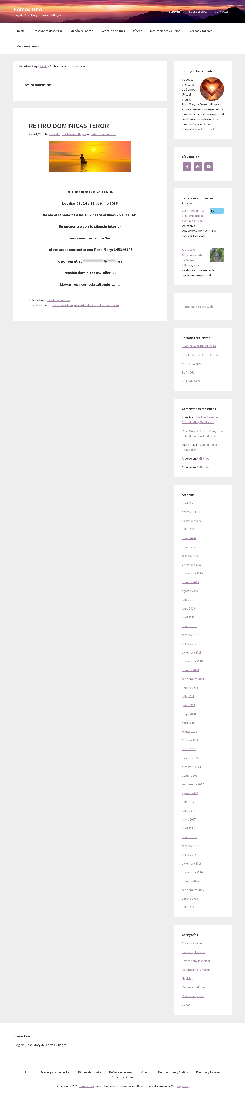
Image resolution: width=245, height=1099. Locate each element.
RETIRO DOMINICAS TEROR (69, 125)
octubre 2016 (190, 881)
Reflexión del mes (193, 987)
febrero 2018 (190, 740)
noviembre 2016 (192, 872)
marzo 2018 (189, 731)
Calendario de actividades (198, 436)
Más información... (207, 129)
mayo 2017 (189, 819)
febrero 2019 (190, 635)
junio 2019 (188, 608)
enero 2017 (189, 854)
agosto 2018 (190, 687)
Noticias (187, 978)
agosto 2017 (190, 793)
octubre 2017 (190, 775)
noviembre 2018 (192, 661)
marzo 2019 (189, 626)
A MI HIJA (202, 458)
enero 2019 (189, 644)
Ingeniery (183, 1086)
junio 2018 (188, 705)
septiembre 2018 (193, 679)
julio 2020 (188, 529)
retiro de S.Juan (62, 305)
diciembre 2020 (192, 520)
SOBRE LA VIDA (192, 364)
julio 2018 (188, 696)
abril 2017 (188, 828)
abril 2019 (188, 617)
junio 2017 (188, 811)
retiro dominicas (108, 305)
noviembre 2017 (192, 767)
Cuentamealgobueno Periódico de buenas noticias (193, 215)
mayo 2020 (189, 538)
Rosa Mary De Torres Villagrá (200, 431)
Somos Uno (27, 9)
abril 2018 (188, 723)
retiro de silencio (85, 305)
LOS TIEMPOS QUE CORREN (200, 355)
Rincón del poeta (193, 996)
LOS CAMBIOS (191, 381)
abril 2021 (188, 503)
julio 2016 (188, 907)
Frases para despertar (196, 961)
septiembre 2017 (193, 784)
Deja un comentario (103, 134)
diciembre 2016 (192, 863)
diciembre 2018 (192, 652)
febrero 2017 (190, 846)
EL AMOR (188, 372)
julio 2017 (188, 802)
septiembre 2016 (193, 890)
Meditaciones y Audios (196, 970)
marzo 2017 (189, 837)
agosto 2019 (190, 591)
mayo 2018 (189, 714)
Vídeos (186, 1005)
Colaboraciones (192, 943)
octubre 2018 (190, 670)
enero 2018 (189, 749)
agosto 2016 (190, 898)
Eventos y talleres (58, 300)
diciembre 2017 (192, 758)
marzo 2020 (189, 547)
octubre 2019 (190, 582)
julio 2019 (188, 600)
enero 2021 (189, 512)
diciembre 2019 (192, 564)
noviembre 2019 (192, 573)
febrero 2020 (190, 556)
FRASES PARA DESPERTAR (199, 346)
